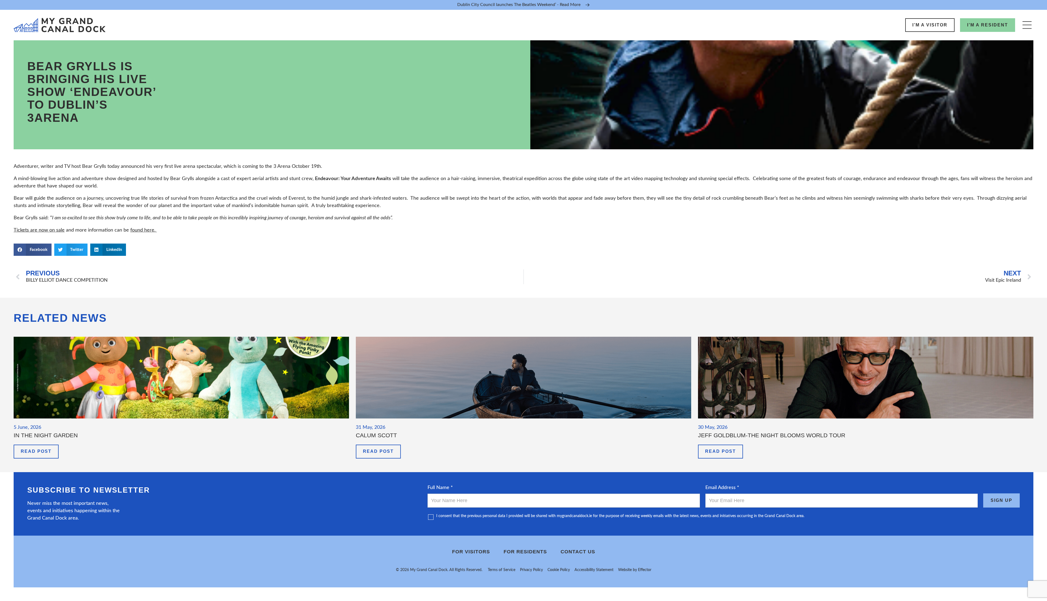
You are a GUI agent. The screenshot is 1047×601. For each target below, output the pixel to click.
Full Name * (440, 487)
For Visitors (471, 551)
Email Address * (722, 487)
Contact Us (578, 551)
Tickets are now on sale (39, 230)
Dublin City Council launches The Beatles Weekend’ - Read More (518, 4)
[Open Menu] (1027, 25)
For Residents (525, 551)
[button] (33, 250)
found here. (143, 230)
